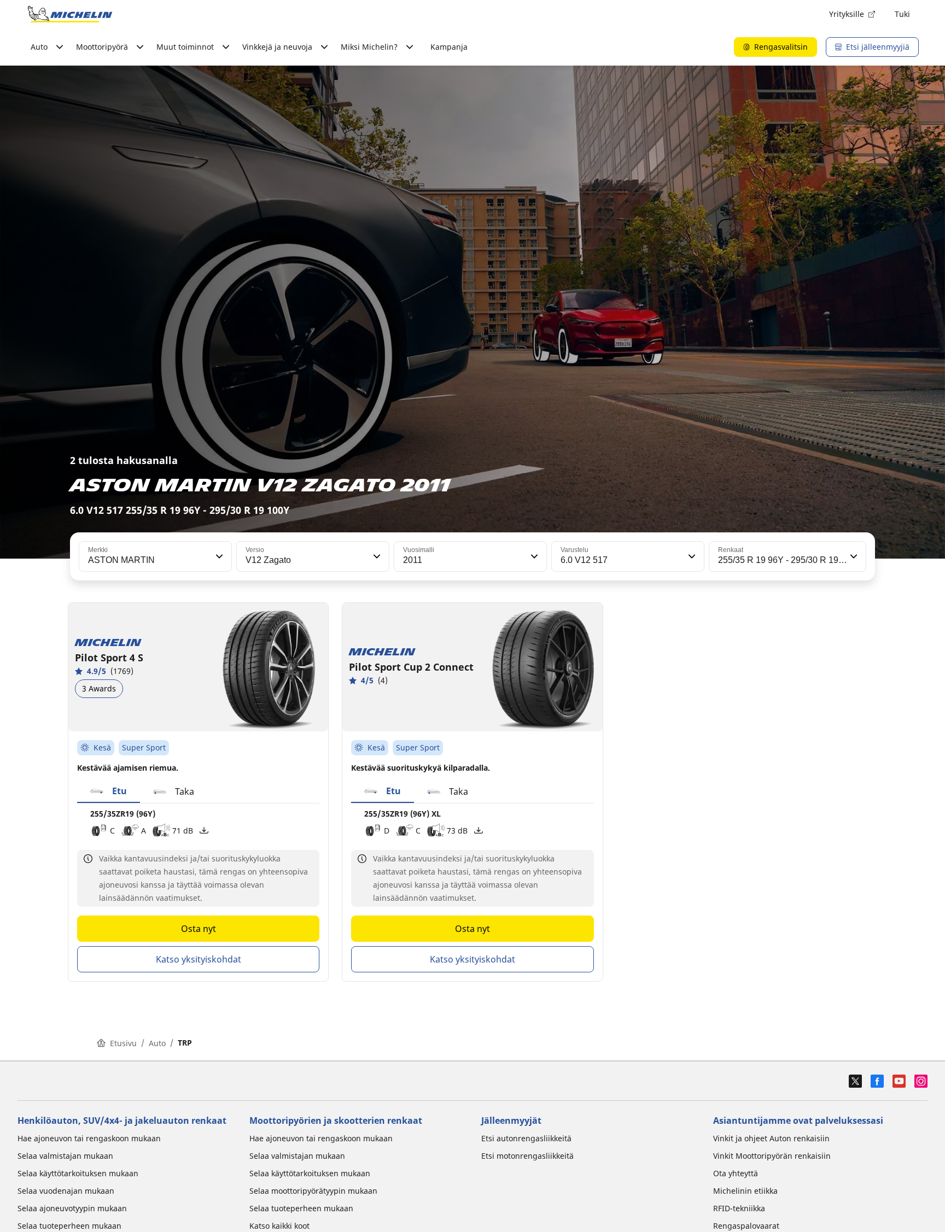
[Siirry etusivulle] (70, 14)
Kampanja (449, 47)
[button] (218, 556)
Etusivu (123, 1043)
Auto (157, 1043)
